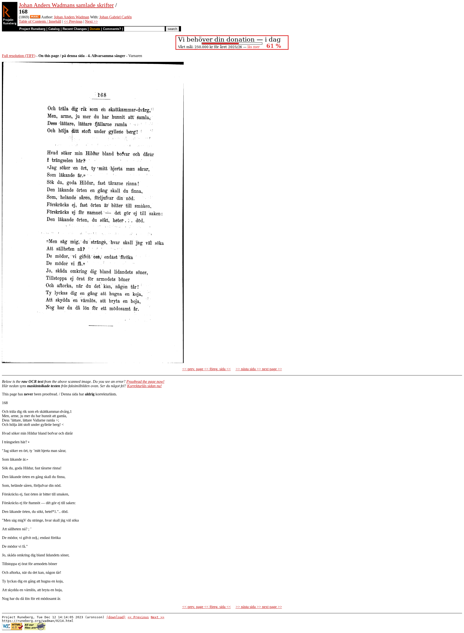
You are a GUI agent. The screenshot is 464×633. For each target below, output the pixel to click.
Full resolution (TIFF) (18, 56)
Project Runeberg (32, 29)
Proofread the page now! (145, 381)
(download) (116, 617)
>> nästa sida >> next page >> (259, 369)
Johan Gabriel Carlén (115, 17)
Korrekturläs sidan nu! (144, 386)
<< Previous (73, 21)
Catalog (54, 29)
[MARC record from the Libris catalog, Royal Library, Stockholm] (35, 17)
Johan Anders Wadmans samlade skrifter (66, 5)
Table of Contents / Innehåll (40, 21)
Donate (95, 29)
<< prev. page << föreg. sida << (206, 369)
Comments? (112, 29)
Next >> (91, 21)
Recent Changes (75, 29)
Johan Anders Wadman (71, 17)
